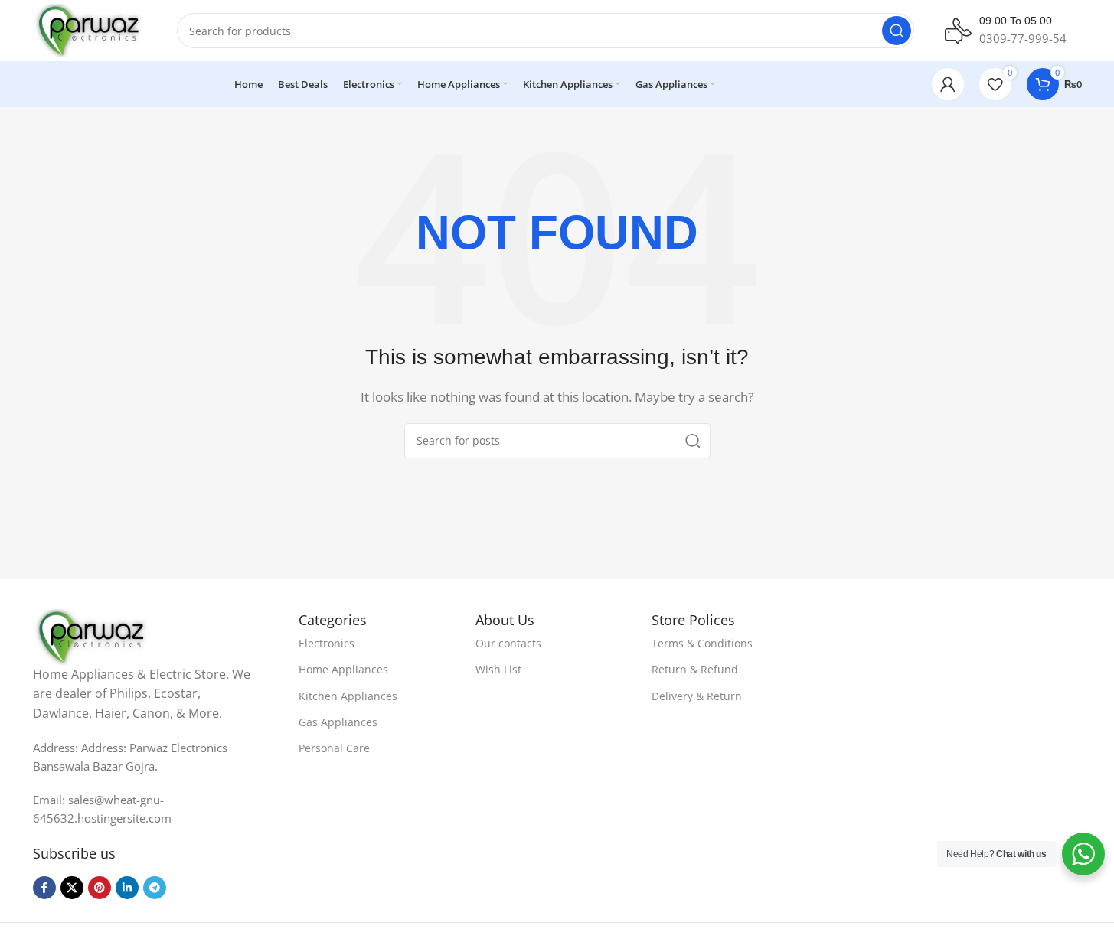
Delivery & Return (697, 696)
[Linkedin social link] (127, 887)
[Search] (896, 30)
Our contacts (508, 643)
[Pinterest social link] (99, 887)
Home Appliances (343, 669)
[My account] (948, 84)
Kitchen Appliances (348, 696)
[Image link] (92, 635)
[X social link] (71, 887)
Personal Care (334, 748)
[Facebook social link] (44, 887)
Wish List (498, 669)
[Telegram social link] (154, 887)
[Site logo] (90, 29)
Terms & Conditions (702, 643)
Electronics (326, 643)
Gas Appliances (338, 722)
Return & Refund (695, 669)
